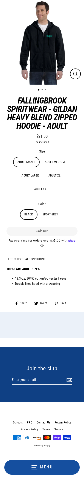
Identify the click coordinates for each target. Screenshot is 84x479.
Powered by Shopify (42, 445)
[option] (42, 42)
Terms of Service (52, 429)
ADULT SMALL (26, 162)
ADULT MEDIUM (55, 162)
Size (42, 151)
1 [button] (39, 90)
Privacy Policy (29, 429)
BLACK (28, 214)
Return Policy (62, 422)
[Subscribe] (68, 380)
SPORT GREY (50, 214)
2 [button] (43, 90)
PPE (29, 422)
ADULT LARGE (30, 175)
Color (42, 204)
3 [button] (46, 90)
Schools (18, 422)
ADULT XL (54, 175)
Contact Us (43, 422)
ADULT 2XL (41, 189)
